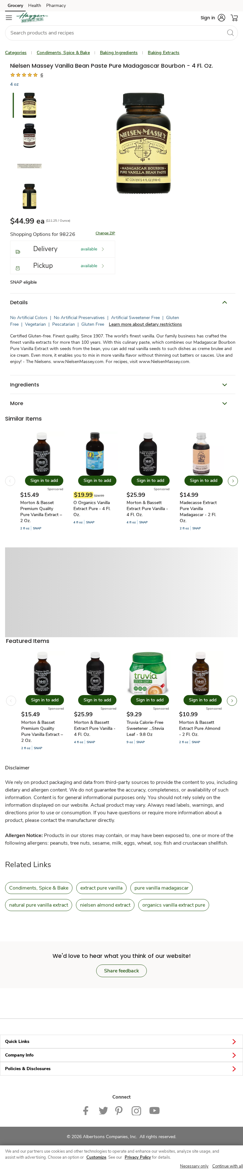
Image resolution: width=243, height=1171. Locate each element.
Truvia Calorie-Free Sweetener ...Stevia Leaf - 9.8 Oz (145, 728)
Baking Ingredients (119, 53)
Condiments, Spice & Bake (63, 53)
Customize (96, 1157)
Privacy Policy (138, 1157)
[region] (121, 1158)
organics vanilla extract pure (173, 905)
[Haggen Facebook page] (87, 1110)
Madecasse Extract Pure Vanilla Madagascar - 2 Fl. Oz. (198, 512)
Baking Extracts (163, 53)
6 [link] (41, 75)
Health (34, 6)
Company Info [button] (19, 1055)
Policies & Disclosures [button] (28, 1069)
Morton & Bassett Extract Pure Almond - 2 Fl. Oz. (199, 728)
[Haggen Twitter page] (103, 1110)
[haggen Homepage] (32, 18)
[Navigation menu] (9, 17)
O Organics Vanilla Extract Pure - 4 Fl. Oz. (91, 509)
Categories (16, 53)
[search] (230, 33)
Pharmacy (56, 6)
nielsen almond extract (105, 905)
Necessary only (194, 1166)
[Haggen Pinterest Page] (119, 1110)
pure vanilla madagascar (161, 887)
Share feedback (121, 970)
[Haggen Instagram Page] (136, 1110)
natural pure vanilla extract (38, 905)
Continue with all (227, 1166)
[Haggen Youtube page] (154, 1110)
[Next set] (233, 481)
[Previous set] (10, 481)
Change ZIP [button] (105, 233)
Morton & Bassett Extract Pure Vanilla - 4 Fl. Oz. (147, 509)
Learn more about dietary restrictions (145, 324)
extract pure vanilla (101, 887)
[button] (213, 18)
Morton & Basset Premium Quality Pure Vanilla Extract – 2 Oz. (41, 512)
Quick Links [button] (17, 1041)
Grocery (15, 6)
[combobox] (121, 32)
